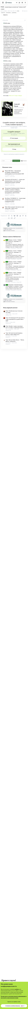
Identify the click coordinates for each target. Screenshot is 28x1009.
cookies (17, 989)
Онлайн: (5, 228)
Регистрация (14, 138)
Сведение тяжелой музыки (14, 284)
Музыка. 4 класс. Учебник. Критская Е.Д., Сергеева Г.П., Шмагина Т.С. (14, 241)
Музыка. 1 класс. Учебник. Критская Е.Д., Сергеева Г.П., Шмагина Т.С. (14, 274)
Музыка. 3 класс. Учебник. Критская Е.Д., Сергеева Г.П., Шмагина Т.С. (14, 252)
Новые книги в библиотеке (12, 236)
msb (18, 10)
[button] (22, 2)
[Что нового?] (25, 2)
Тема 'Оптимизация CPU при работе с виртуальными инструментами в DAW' (15, 319)
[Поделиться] (25, 20)
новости (3, 12)
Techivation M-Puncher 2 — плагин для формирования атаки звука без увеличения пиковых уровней (15, 181)
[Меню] (3, 2)
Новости (25, 10)
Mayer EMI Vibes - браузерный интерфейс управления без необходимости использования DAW (14, 172)
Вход (14, 149)
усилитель (14, 12)
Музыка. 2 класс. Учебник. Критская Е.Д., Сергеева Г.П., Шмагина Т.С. (14, 263)
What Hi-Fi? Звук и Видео (15, 95)
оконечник (8, 12)
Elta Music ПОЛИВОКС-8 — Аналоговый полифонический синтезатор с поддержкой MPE (15, 200)
